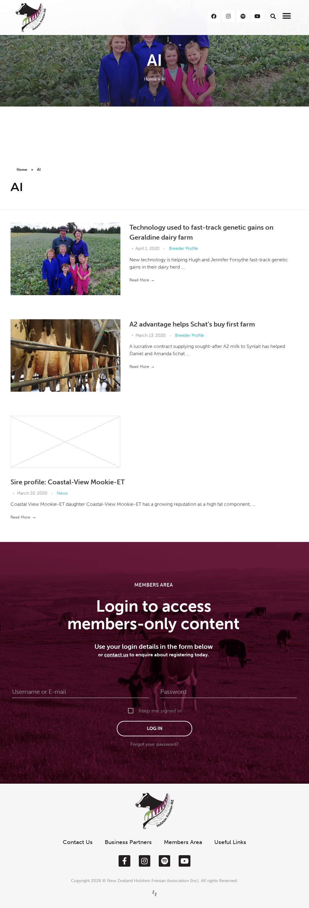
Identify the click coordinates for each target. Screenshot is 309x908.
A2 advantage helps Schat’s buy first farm (192, 324)
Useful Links (230, 842)
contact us (116, 655)
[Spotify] (164, 861)
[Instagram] (144, 861)
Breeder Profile (183, 248)
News (62, 493)
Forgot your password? (154, 744)
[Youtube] (184, 861)
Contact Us (78, 842)
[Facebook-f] (124, 861)
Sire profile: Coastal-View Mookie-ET (68, 482)
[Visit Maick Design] (154, 893)
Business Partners (128, 842)
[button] (273, 16)
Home (150, 79)
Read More (139, 280)
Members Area (183, 842)
